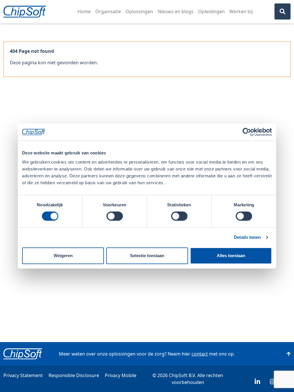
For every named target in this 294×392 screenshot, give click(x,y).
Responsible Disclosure (74, 375)
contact (200, 354)
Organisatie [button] (108, 11)
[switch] (115, 216)
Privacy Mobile (120, 375)
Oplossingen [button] (139, 11)
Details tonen (247, 237)
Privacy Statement (23, 375)
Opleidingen (211, 11)
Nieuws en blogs (176, 11)
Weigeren (63, 255)
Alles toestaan (231, 255)
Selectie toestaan (147, 255)
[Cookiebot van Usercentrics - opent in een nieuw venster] (247, 132)
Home (84, 11)
